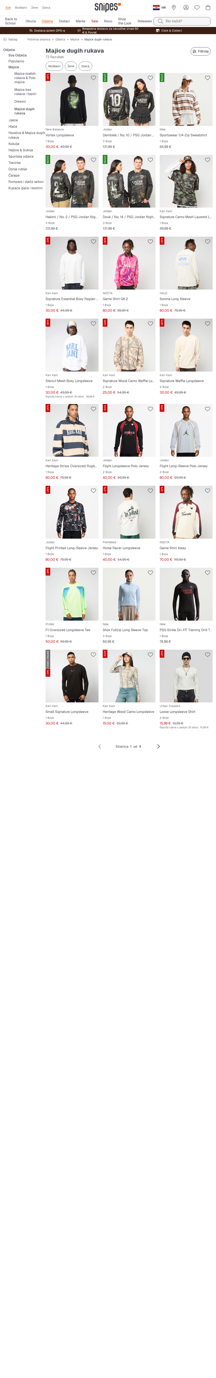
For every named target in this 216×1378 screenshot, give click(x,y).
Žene (71, 66)
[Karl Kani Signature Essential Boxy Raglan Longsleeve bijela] (72, 263)
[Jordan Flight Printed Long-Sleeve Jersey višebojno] (72, 512)
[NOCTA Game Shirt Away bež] (186, 512)
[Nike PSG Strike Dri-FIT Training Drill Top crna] (186, 594)
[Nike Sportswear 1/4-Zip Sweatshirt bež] (186, 99)
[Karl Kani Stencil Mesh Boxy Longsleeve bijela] (72, 345)
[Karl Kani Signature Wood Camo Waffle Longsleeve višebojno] (129, 345)
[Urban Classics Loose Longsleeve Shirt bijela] (186, 676)
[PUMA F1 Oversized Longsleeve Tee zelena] (72, 594)
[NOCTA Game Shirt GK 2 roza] (129, 263)
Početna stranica (38, 39)
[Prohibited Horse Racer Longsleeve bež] (129, 512)
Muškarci (54, 66)
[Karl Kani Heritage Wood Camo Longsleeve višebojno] (129, 676)
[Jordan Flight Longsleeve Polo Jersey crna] (129, 430)
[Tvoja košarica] (208, 8)
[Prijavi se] (186, 8)
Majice (74, 39)
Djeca (85, 66)
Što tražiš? (174, 21)
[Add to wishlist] (93, 78)
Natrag (12, 39)
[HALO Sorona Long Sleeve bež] (186, 263)
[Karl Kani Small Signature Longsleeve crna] (72, 676)
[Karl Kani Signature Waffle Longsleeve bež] (186, 345)
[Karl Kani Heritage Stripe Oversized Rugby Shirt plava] (72, 430)
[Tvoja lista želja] (197, 8)
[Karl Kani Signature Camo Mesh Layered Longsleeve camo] (186, 181)
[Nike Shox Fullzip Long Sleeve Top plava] (129, 594)
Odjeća (60, 39)
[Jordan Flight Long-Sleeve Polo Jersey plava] (186, 430)
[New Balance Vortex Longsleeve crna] (72, 99)
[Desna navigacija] (158, 746)
